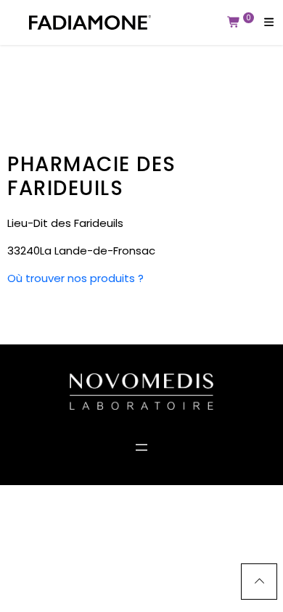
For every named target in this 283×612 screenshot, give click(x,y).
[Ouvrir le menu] (141, 447)
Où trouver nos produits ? (75, 278)
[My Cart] (234, 22)
